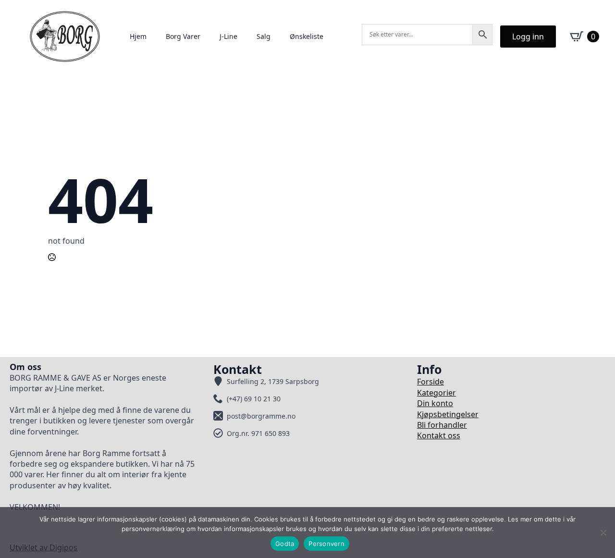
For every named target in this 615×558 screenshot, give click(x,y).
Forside (430, 381)
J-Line (228, 36)
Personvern (326, 543)
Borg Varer (183, 36)
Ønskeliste (306, 36)
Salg (264, 36)
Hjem (138, 36)
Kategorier (436, 392)
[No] (603, 532)
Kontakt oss (438, 435)
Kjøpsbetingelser (448, 414)
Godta (284, 543)
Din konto (435, 403)
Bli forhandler (442, 425)
